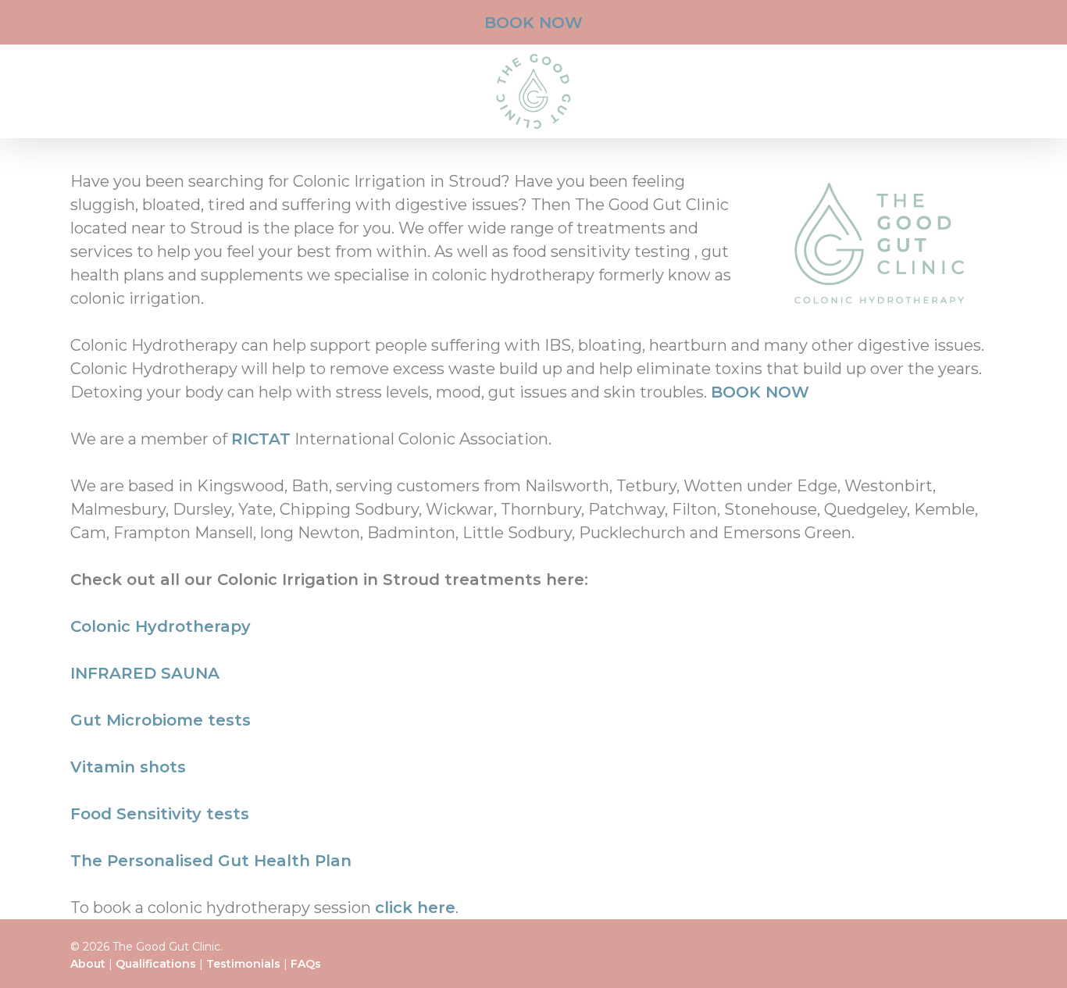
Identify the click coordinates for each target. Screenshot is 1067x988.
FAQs (306, 964)
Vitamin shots (128, 767)
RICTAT (261, 439)
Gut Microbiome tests (160, 720)
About (87, 964)
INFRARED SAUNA (144, 673)
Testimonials (243, 964)
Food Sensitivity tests (159, 813)
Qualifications (156, 964)
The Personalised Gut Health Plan (211, 860)
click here (415, 907)
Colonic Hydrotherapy (160, 626)
